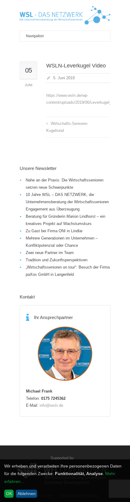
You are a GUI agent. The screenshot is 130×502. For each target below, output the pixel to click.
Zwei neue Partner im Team (50, 252)
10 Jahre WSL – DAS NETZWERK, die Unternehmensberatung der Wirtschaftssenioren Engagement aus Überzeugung (67, 201)
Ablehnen (27, 493)
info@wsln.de (51, 405)
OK (9, 493)
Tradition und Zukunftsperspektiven (56, 260)
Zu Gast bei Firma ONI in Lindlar (54, 231)
